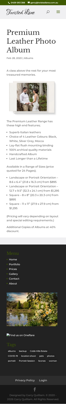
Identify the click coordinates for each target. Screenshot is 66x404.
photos (50, 356)
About (13, 283)
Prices (13, 269)
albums (12, 351)
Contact (14, 278)
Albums (28, 58)
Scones (42, 361)
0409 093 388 (18, 2)
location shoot (28, 356)
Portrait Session (27, 361)
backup (23, 351)
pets (41, 356)
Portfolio (14, 264)
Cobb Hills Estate (38, 351)
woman (53, 361)
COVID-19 (13, 356)
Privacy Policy (25, 380)
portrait (12, 361)
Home (13, 259)
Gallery (13, 274)
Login (43, 380)
